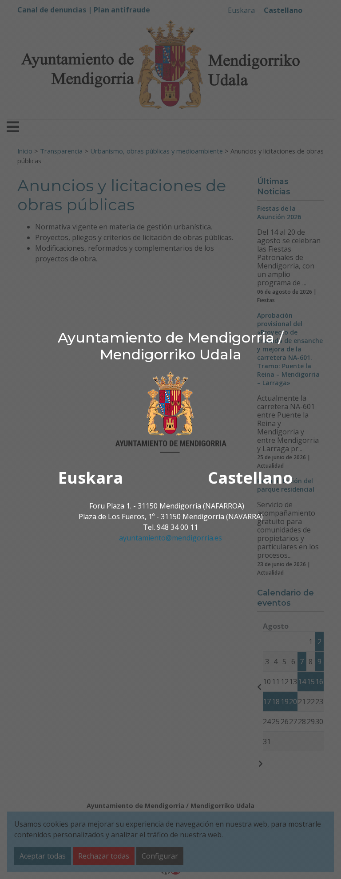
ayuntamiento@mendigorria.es (170, 538)
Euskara (90, 478)
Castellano (250, 478)
